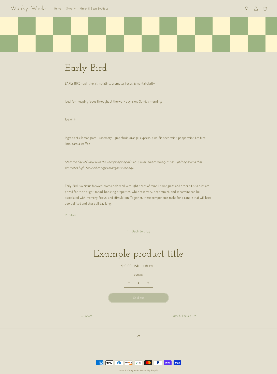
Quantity (138, 274)
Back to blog (141, 231)
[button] (71, 8)
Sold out (138, 298)
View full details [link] (182, 315)
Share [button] (73, 215)
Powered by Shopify (149, 370)
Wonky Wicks (133, 370)
